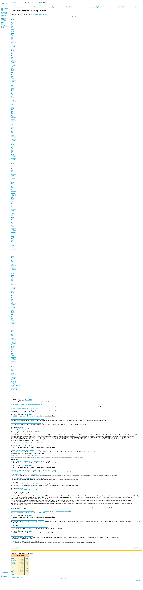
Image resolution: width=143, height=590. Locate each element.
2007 (12, 362)
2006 (12, 379)
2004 (12, 390)
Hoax (76, 578)
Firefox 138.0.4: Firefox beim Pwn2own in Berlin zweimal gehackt (27, 419)
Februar (12, 21)
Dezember (13, 46)
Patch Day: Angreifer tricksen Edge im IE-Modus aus (24, 474)
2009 (12, 327)
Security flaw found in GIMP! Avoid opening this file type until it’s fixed (28, 527)
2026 (12, 18)
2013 (12, 253)
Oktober (13, 43)
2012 (12, 272)
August (12, 41)
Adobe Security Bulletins (62, 511)
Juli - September (14, 384)
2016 (12, 197)
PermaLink (28, 400)
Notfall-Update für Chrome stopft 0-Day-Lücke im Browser (25, 450)
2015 (12, 215)
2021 (12, 105)
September (13, 42)
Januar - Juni (14, 388)
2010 (12, 310)
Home (62, 578)
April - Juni (13, 382)
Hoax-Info (19, 7)
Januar (12, 19)
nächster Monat (15, 548)
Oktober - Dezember (15, 385)
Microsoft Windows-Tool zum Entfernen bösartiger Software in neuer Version (29, 478)
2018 (12, 162)
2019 (12, 143)
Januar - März (14, 381)
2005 (12, 386)
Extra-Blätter (69, 7)
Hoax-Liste (36, 7)
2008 (12, 345)
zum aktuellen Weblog (41, 14)
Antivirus (71, 578)
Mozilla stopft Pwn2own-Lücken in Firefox (24, 429)
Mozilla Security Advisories (18, 442)
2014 (12, 234)
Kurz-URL (35, 2)
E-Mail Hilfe (121, 7)
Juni (12, 26)
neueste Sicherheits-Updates (39, 442)
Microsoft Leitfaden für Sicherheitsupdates (21, 511)
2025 (12, 30)
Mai (12, 25)
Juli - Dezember (14, 389)
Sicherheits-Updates (95, 7)
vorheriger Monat (137, 548)
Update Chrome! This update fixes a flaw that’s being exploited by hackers (29, 461)
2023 (12, 68)
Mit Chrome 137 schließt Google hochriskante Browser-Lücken (26, 404)
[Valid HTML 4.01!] (5, 574)
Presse (136, 7)
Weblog (52, 7)
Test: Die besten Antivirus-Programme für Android (23, 541)
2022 (12, 86)
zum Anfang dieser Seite (16, 577)
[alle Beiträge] (40, 2)
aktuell (12, 29)
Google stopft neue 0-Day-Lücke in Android (22, 536)
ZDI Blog (47, 511)
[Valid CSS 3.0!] (4, 576)
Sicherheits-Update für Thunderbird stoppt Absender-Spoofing (26, 455)
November (13, 45)
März (12, 22)
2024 (12, 49)
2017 (12, 179)
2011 (12, 291)
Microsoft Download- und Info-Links (20, 512)
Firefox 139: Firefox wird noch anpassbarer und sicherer (24, 408)
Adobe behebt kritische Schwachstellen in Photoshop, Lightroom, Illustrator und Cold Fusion (33, 470)
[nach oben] (139, 580)
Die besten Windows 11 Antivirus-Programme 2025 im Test (25, 423)
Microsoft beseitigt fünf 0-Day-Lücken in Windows (26, 490)
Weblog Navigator (75, 16)
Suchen (67, 578)
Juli (11, 27)
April (12, 23)
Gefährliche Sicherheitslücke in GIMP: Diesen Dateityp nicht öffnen (27, 520)
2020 (12, 124)
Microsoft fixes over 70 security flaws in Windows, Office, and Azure (28, 484)
